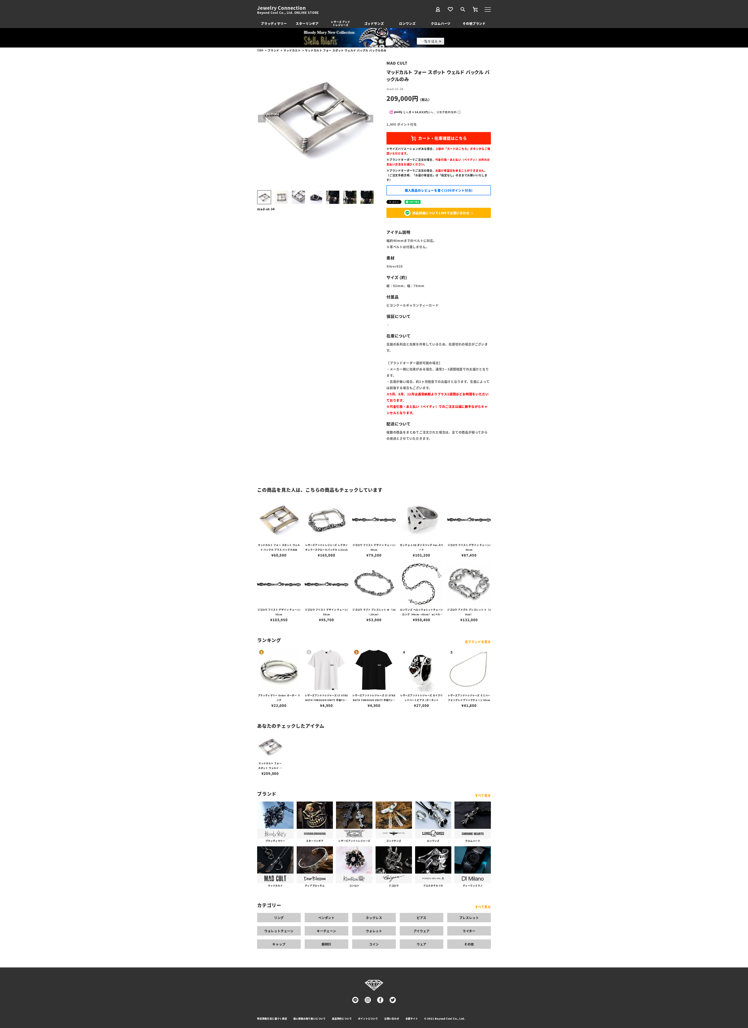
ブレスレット (469, 917)
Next (369, 118)
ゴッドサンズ (374, 23)
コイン (374, 944)
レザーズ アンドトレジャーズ (340, 23)
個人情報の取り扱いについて (309, 1018)
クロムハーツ (441, 23)
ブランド (273, 50)
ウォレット (374, 930)
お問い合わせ (391, 1018)
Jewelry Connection (281, 7)
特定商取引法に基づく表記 (272, 1018)
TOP (260, 50)
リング (279, 917)
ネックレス (374, 917)
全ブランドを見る (478, 641)
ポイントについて (368, 1018)
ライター (469, 930)
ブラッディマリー (274, 23)
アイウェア (422, 930)
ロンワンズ (407, 23)
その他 (469, 944)
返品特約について (342, 1018)
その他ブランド (474, 23)
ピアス (421, 917)
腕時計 (326, 944)
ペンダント (326, 917)
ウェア (421, 944)
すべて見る (483, 795)
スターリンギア (307, 23)
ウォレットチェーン (279, 930)
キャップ (278, 944)
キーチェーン (326, 930)
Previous (262, 118)
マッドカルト (292, 50)
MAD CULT (396, 63)
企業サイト (412, 1018)
